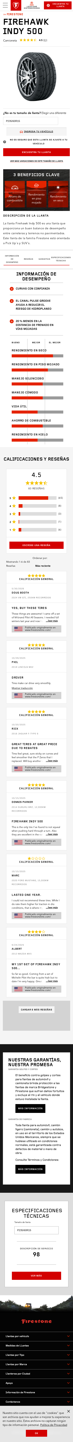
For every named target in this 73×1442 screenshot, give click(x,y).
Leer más (53, 621)
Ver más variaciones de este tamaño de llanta (36, 161)
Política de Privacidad (53, 1425)
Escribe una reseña (36, 545)
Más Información (30, 1108)
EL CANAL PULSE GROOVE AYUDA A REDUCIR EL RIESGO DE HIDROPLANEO (33, 305)
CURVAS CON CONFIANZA (33, 288)
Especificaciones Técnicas (60, 259)
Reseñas (28, 259)
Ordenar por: (40, 558)
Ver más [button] (36, 1276)
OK (36, 1433)
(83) (45, 40)
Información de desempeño (12, 259)
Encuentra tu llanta (61, 5)
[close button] (68, 1411)
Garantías (44, 259)
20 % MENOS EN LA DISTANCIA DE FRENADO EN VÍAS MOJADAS (35, 325)
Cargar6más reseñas (36, 1010)
